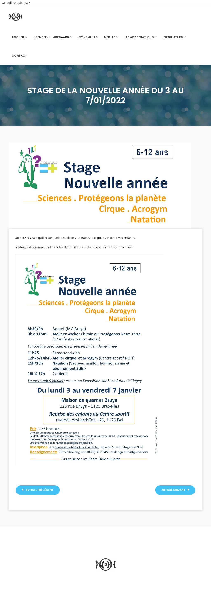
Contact (19, 56)
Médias (110, 37)
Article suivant (173, 490)
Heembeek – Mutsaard (51, 37)
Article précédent (39, 490)
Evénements (88, 37)
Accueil (18, 37)
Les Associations (139, 37)
